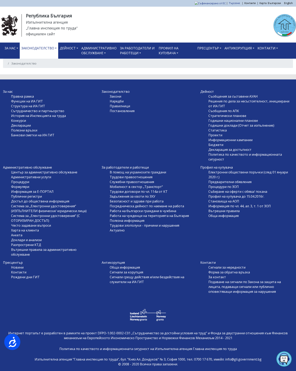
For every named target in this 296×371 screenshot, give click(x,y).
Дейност (68, 48)
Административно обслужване (99, 50)
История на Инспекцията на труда (38, 116)
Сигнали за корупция (126, 272)
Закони (115, 96)
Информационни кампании (230, 140)
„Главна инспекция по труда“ (52, 28)
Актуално (117, 230)
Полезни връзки (24, 130)
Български (274, 3)
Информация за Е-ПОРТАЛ (32, 191)
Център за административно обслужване (44, 172)
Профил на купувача (168, 50)
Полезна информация (127, 220)
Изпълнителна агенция (47, 22)
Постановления (122, 111)
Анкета (16, 235)
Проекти (215, 135)
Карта (263, 3)
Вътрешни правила (224, 211)
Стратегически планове (227, 116)
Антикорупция (238, 48)
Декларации (21, 125)
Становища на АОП (223, 201)
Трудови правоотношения (131, 177)
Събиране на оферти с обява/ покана (237, 191)
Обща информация (223, 216)
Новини (17, 267)
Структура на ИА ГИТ (28, 106)
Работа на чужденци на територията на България (149, 216)
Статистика (217, 130)
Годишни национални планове (233, 120)
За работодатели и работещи (137, 50)
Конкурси (18, 120)
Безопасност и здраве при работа (137, 201)
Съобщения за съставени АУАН (233, 96)
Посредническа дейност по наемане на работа (147, 206)
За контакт (217, 277)
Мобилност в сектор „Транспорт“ (136, 186)
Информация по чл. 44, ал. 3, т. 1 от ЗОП (239, 206)
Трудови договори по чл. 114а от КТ (139, 191)
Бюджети (215, 145)
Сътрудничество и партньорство (37, 111)
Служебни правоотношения (132, 182)
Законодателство (37, 48)
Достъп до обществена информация (40, 201)
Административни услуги (31, 177)
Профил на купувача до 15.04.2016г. (236, 196)
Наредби (117, 101)
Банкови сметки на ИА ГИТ (32, 135)
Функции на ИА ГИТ (27, 101)
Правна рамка (22, 96)
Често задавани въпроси (31, 225)
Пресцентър (208, 48)
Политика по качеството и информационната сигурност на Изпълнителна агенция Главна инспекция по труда (148, 349)
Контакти (250, 3)
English (288, 3)
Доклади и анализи (26, 240)
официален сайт (40, 33)
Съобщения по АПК (223, 111)
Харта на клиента (25, 230)
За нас (10, 48)
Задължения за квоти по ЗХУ (132, 196)
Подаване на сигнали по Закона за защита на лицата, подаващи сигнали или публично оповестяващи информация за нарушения (244, 287)
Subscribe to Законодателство (7, 72)
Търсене (235, 3)
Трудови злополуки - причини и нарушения (144, 225)
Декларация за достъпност (229, 149)
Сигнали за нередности (226, 267)
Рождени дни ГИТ (25, 277)
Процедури (20, 182)
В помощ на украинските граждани (138, 172)
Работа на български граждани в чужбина (143, 211)
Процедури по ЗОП (223, 186)
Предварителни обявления (229, 182)
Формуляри (20, 186)
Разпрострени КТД (26, 245)
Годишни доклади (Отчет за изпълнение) (241, 125)
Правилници (120, 106)
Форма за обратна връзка (229, 272)
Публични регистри (26, 196)
